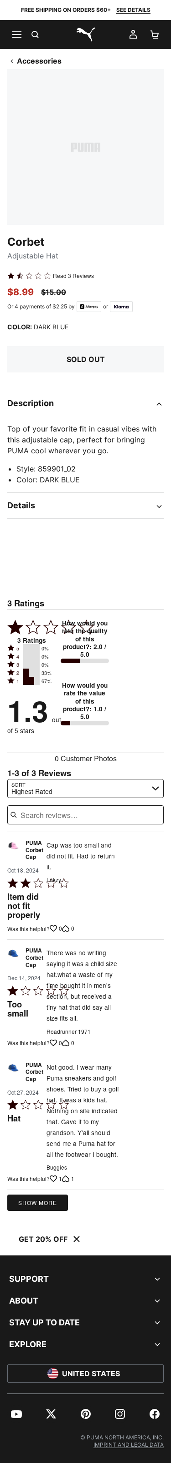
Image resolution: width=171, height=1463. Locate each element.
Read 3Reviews (73, 275)
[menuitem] (16, 1414)
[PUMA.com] (86, 34)
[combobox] (85, 788)
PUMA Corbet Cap (34, 850)
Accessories (39, 60)
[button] (31, 648)
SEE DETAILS (133, 9)
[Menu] (16, 34)
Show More (37, 1202)
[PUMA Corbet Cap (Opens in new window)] (13, 852)
